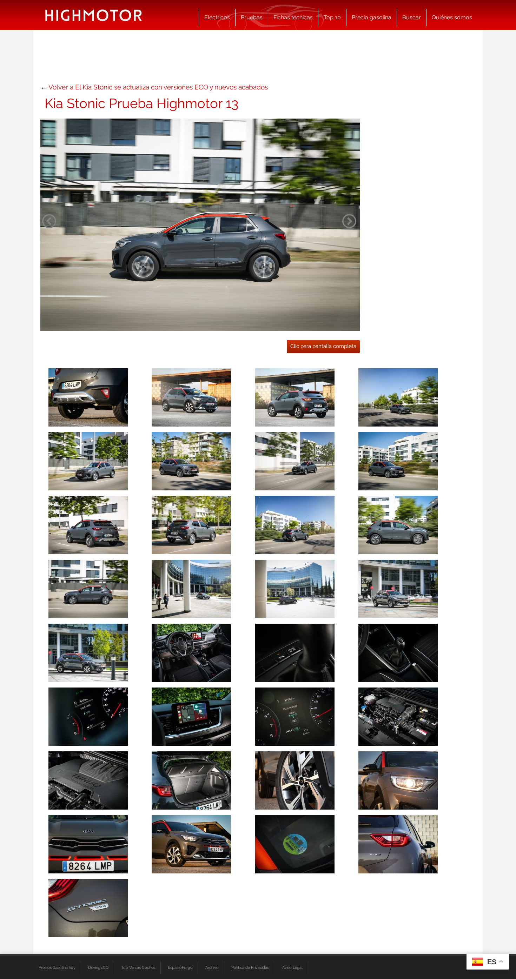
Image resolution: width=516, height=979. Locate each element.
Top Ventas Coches (138, 967)
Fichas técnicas (293, 17)
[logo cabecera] (93, 15)
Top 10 (332, 17)
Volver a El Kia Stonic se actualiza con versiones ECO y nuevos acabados (158, 87)
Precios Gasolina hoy (57, 967)
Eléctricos (217, 17)
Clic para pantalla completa (323, 346)
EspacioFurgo (180, 967)
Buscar (411, 17)
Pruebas (252, 17)
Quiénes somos (452, 17)
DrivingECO (98, 967)
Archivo (212, 967)
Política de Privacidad (250, 967)
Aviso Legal (292, 967)
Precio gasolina (371, 17)
